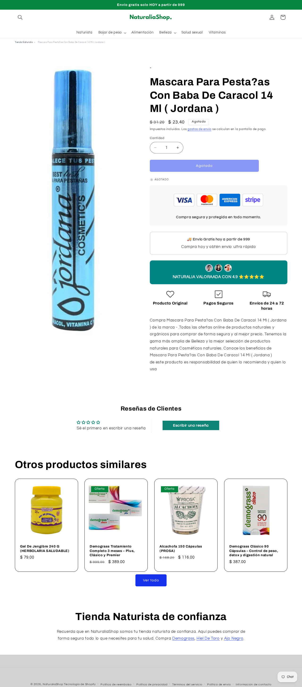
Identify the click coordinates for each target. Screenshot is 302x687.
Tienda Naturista (24, 42)
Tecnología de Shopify (80, 684)
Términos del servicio (187, 684)
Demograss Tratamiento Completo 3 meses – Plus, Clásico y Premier (112, 551)
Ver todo (151, 580)
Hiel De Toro (208, 638)
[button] (20, 17)
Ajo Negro (233, 638)
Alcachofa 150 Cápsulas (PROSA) (180, 549)
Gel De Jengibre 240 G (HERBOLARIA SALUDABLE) (44, 549)
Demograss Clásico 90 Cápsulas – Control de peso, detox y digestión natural (253, 551)
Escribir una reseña (191, 425)
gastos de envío (199, 129)
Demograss (183, 638)
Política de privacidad (151, 684)
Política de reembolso (116, 684)
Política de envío (219, 684)
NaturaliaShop (53, 684)
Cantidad (157, 138)
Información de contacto (254, 684)
